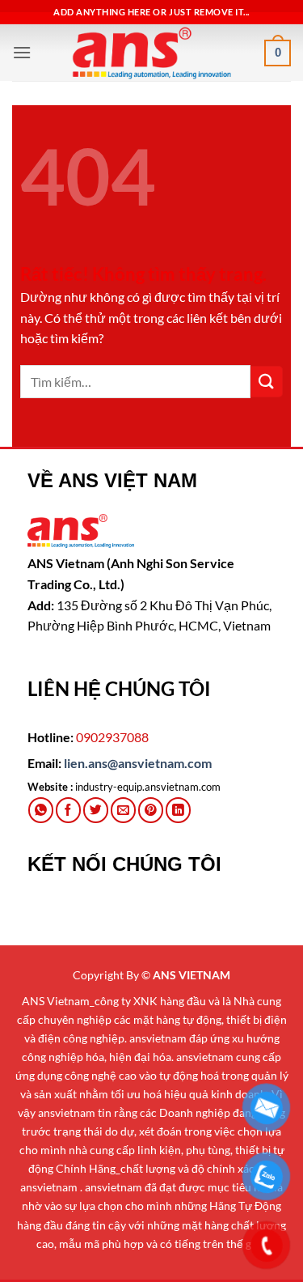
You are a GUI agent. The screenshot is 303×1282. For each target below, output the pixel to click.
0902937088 (112, 737)
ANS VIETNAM (191, 975)
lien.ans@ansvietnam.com (138, 762)
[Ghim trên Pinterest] (150, 809)
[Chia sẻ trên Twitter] (95, 809)
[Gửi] (266, 381)
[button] (22, 52)
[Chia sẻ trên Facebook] (68, 809)
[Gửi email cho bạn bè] (123, 809)
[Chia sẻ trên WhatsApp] (40, 809)
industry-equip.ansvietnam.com (148, 786)
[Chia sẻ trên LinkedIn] (178, 809)
